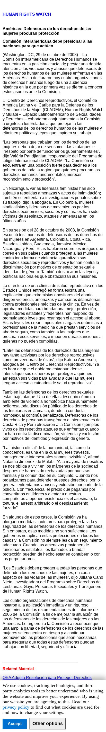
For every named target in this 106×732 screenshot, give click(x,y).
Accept (15, 723)
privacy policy (16, 707)
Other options (47, 723)
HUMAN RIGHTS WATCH (27, 14)
